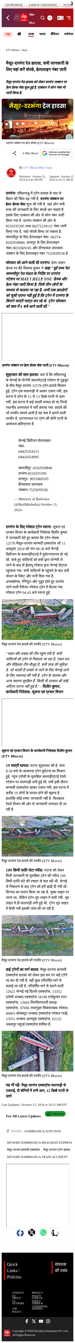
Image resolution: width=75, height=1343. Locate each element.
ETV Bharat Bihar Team (37, 167)
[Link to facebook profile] (27, 1322)
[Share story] (14, 153)
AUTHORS (18, 1303)
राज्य (31, 34)
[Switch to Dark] (51, 17)
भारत (42, 34)
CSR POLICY (16, 1310)
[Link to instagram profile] (48, 1322)
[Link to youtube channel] (41, 1322)
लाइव (7, 34)
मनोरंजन (69, 34)
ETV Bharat (12, 50)
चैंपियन (55, 34)
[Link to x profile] (34, 1322)
